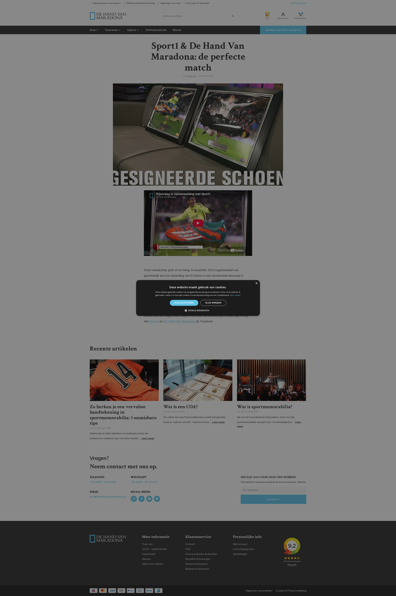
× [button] (256, 283)
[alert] (198, 298)
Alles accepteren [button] (184, 302)
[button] (198, 310)
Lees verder (235, 295)
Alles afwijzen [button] (213, 302)
